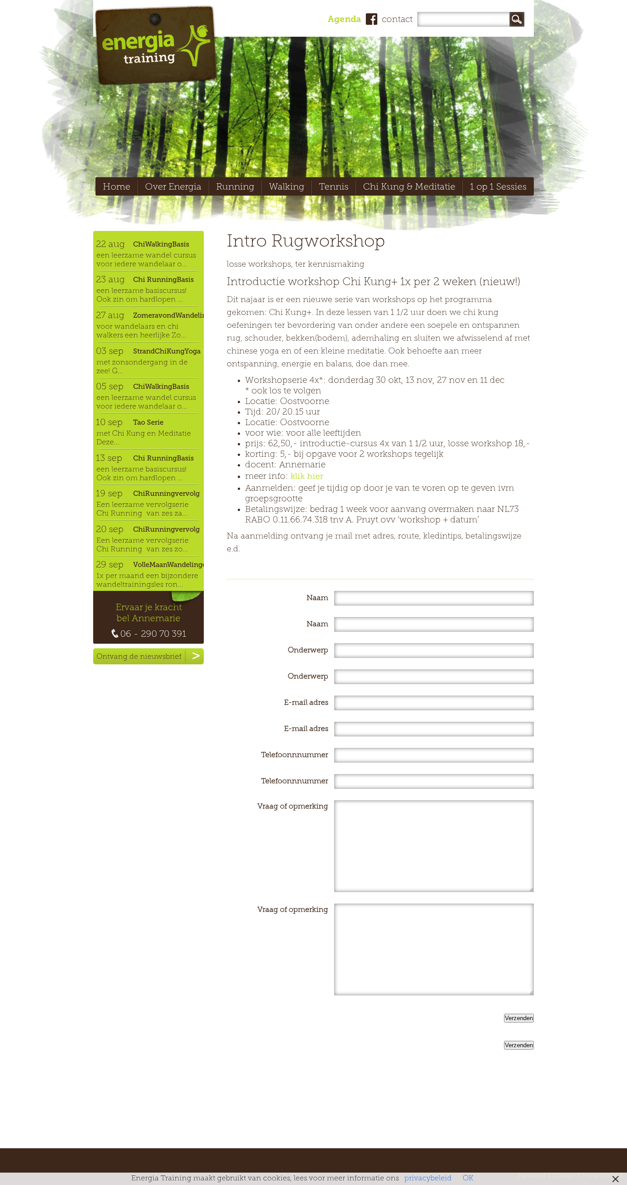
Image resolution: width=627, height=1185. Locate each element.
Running (235, 187)
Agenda (344, 20)
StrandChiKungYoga (167, 351)
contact (397, 20)
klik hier (307, 477)
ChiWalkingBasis (161, 244)
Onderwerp (308, 650)
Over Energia (173, 187)
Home (116, 187)
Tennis (333, 187)
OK (468, 1178)
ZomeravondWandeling (168, 315)
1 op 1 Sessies (498, 187)
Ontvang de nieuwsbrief (138, 657)
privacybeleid (428, 1178)
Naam (317, 598)
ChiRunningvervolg (166, 493)
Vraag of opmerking (293, 806)
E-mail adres (306, 703)
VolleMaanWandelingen (168, 565)
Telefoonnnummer (294, 755)
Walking (286, 187)
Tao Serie (148, 422)
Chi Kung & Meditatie (409, 187)
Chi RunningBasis (163, 279)
